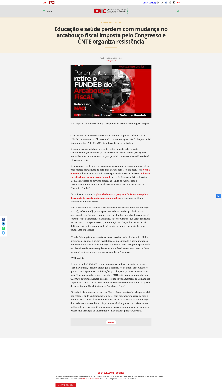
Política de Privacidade (90, 379)
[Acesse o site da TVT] (44, 3)
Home (103, 22)
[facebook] (166, 2)
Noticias (111, 322)
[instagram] (170, 2)
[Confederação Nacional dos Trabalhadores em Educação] (111, 13)
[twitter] (162, 2)
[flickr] (174, 2)
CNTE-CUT (109, 22)
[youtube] (178, 2)
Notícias (118, 22)
